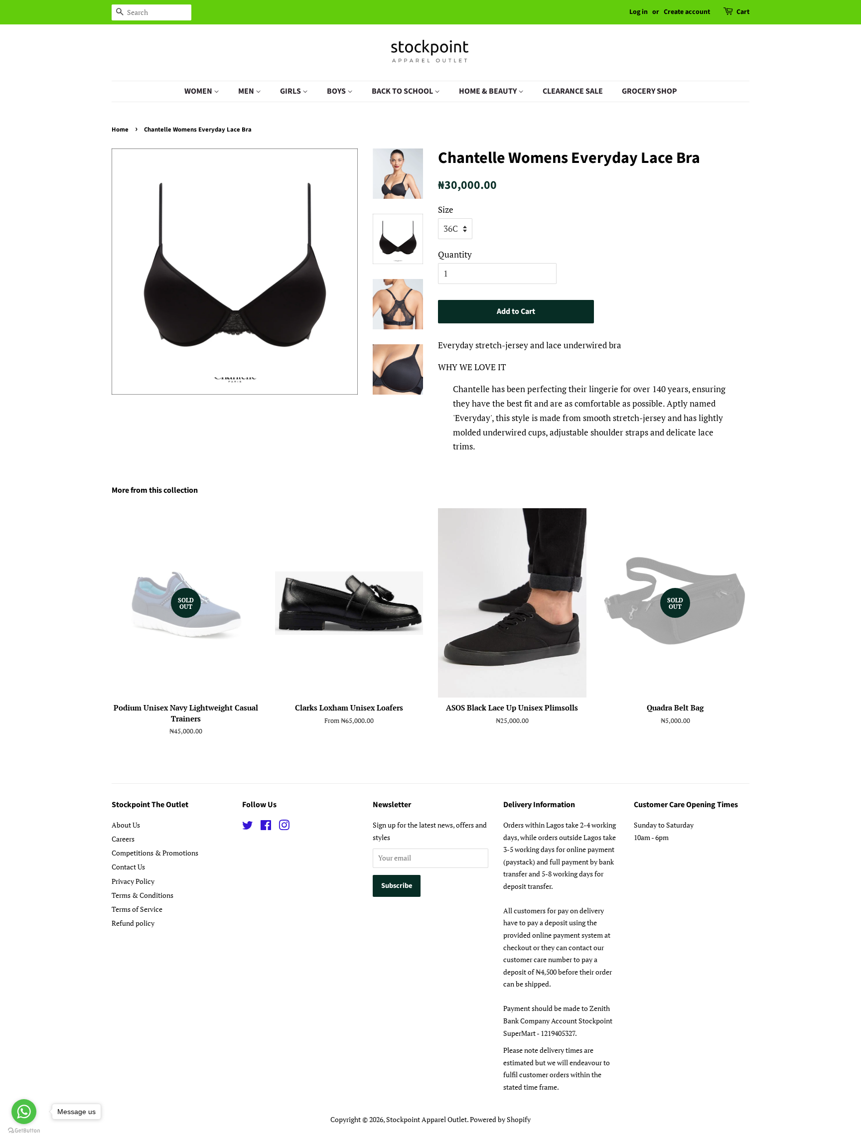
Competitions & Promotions (155, 852)
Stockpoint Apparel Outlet (426, 1119)
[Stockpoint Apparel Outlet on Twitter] (247, 827)
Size (445, 209)
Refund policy (133, 923)
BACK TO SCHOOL (403, 91)
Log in (638, 12)
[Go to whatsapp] (23, 1111)
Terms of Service (137, 909)
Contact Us (128, 866)
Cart (742, 12)
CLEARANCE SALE (573, 91)
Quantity (455, 254)
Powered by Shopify (500, 1119)
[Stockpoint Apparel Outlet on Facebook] (266, 827)
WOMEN (199, 91)
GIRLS (291, 91)
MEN (247, 91)
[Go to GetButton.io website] (24, 1131)
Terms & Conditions (142, 895)
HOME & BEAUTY (488, 91)
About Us (126, 825)
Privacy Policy (133, 881)
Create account (687, 12)
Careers (123, 839)
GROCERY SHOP (649, 91)
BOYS (337, 91)
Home (120, 129)
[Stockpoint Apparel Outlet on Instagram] (284, 827)
